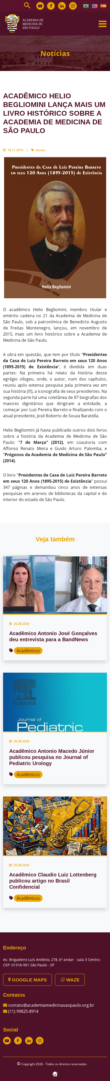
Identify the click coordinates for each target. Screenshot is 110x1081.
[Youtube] (40, 6)
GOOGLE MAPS (29, 979)
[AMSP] (26, 23)
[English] (95, 5)
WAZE (72, 979)
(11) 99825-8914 (23, 1011)
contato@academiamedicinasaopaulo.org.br (51, 1005)
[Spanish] (103, 5)
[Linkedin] (62, 6)
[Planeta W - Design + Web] (55, 1074)
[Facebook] (51, 6)
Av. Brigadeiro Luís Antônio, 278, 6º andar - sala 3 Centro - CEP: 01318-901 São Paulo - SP (52, 962)
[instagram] (73, 6)
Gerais (40, 150)
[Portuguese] (86, 5)
